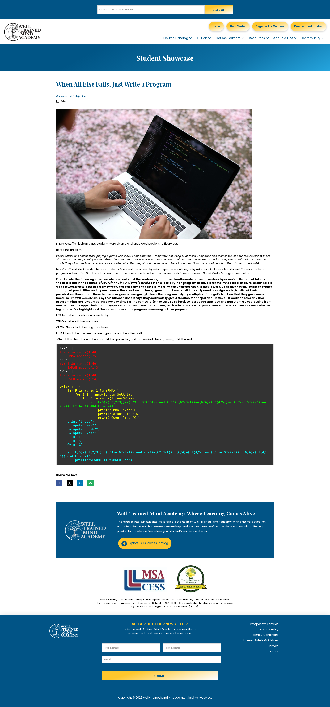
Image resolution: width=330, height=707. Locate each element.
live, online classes (161, 526)
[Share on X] (70, 483)
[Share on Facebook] (59, 483)
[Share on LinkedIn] (80, 483)
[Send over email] (90, 483)
